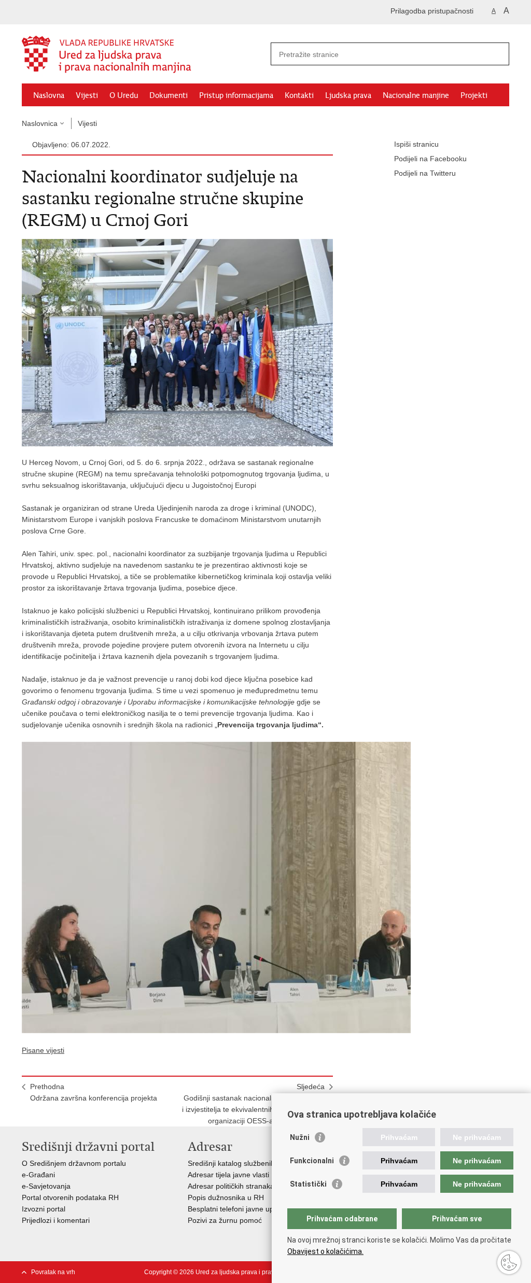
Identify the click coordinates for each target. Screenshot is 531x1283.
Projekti (473, 95)
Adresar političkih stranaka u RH (240, 1186)
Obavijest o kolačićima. (325, 1251)
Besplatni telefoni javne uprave (238, 1209)
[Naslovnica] (144, 54)
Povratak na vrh (53, 1272)
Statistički (308, 1184)
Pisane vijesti (43, 1050)
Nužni (300, 1137)
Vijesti (87, 95)
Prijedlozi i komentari (56, 1220)
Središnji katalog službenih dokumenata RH (259, 1163)
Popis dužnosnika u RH (226, 1197)
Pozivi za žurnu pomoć (225, 1220)
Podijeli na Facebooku (430, 158)
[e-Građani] (66, 12)
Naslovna (48, 95)
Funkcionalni (312, 1161)
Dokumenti (168, 95)
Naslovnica (40, 123)
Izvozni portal (43, 1209)
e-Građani (38, 1175)
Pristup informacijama (236, 95)
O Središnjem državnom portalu (74, 1163)
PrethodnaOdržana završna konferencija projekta (93, 1092)
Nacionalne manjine (416, 95)
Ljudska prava (348, 95)
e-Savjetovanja (46, 1186)
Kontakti (299, 95)
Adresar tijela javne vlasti (228, 1175)
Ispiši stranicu (416, 144)
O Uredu (123, 95)
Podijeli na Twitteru (425, 173)
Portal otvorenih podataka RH (70, 1197)
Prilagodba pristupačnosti (431, 11)
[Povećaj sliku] (177, 342)
